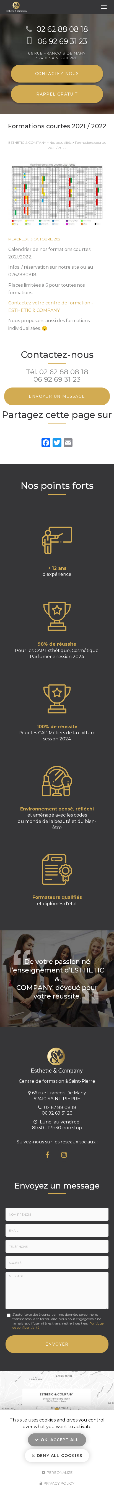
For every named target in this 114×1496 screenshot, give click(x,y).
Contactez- (57, 73)
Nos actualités (60, 142)
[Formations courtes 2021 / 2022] (57, 193)
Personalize (59, 1472)
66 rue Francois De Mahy (57, 55)
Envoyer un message (57, 396)
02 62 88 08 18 (62, 29)
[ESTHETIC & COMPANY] (51, 6)
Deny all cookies (58, 1455)
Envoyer (57, 1344)
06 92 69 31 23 (62, 41)
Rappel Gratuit (57, 94)
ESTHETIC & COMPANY (27, 142)
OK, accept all (59, 1439)
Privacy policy (58, 1483)
